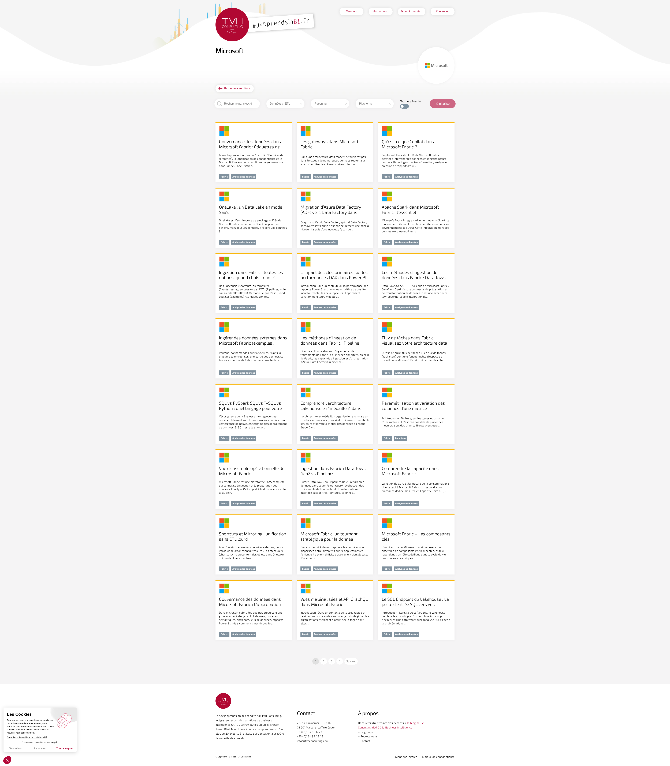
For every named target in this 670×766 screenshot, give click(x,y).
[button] (404, 106)
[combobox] (284, 103)
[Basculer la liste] (301, 104)
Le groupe (366, 732)
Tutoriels (351, 11)
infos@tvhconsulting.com (313, 740)
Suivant (351, 661)
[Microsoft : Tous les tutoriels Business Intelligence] (266, 25)
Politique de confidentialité (437, 756)
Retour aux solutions (237, 88)
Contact (365, 740)
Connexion (442, 11)
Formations (380, 11)
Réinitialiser (442, 103)
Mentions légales (406, 756)
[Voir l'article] (253, 152)
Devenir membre (411, 11)
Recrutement (368, 736)
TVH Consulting (271, 715)
